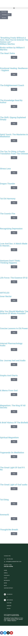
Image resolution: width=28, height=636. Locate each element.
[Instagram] (8, 632)
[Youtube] (11, 632)
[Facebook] (1, 632)
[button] (14, 8)
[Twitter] (5, 632)
